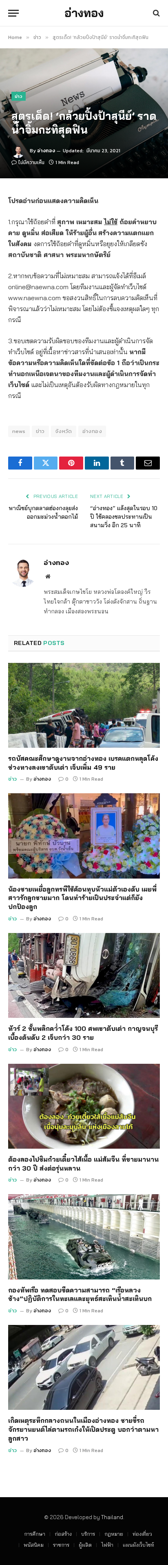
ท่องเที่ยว (142, 1533)
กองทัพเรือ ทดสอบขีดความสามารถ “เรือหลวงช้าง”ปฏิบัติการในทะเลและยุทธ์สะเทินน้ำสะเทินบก (80, 1294)
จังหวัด (63, 431)
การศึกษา (34, 1533)
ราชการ (61, 1544)
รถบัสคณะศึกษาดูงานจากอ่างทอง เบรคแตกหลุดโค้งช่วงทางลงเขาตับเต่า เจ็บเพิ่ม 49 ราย (83, 762)
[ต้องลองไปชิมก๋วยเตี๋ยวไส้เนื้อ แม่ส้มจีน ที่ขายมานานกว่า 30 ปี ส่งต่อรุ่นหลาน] (84, 1106)
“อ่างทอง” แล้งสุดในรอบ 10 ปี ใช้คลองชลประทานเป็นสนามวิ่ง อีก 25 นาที (123, 516)
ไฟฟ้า (107, 1544)
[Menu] (13, 13)
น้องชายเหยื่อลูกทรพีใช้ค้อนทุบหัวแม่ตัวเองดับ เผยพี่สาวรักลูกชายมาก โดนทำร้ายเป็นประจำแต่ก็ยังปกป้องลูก (82, 898)
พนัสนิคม (34, 1544)
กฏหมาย (113, 1533)
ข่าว (18, 96)
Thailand (112, 1517)
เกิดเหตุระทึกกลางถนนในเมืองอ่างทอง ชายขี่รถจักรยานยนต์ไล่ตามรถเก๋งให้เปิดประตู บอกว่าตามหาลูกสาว (83, 1429)
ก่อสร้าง (63, 1533)
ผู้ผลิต (85, 1544)
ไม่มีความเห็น (31, 162)
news (19, 431)
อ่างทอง (46, 150)
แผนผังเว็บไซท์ (138, 1544)
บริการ (88, 1533)
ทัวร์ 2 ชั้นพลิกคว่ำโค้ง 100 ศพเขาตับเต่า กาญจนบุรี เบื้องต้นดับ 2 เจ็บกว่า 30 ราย (83, 1032)
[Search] (155, 13)
